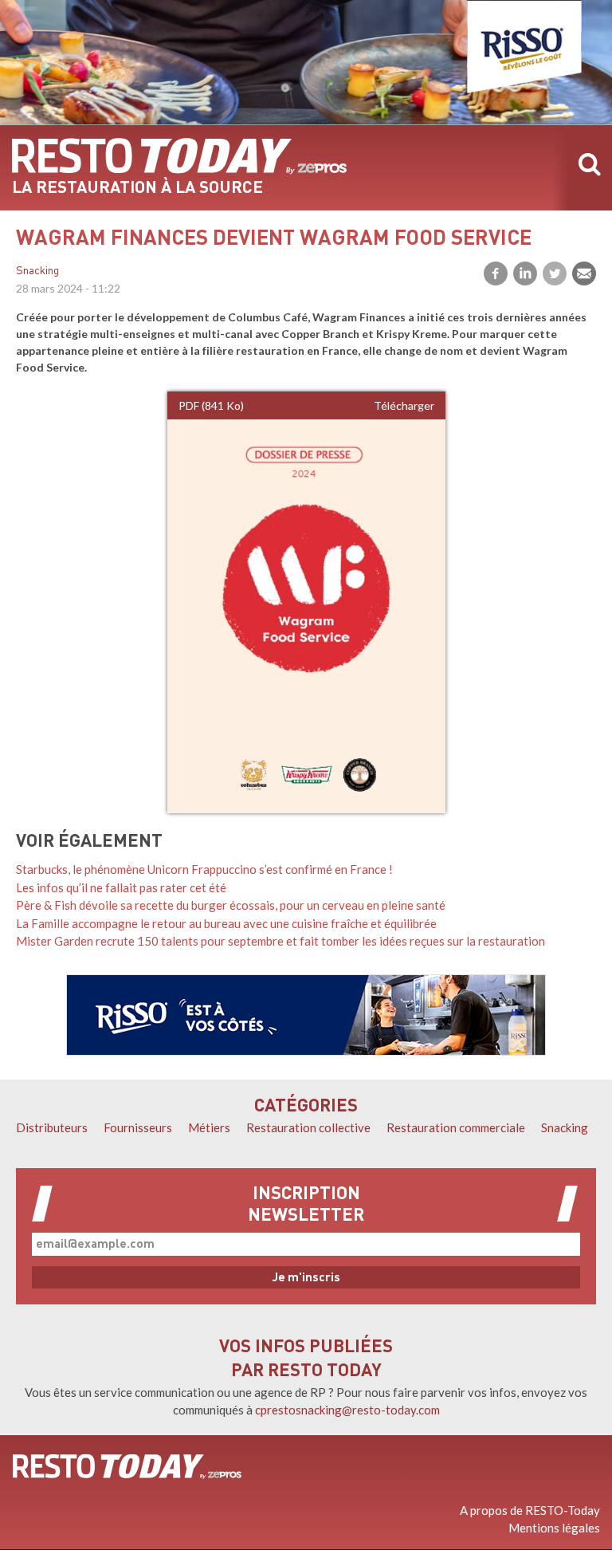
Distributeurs (52, 1127)
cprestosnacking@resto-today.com (347, 1409)
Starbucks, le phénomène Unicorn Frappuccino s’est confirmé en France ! (204, 869)
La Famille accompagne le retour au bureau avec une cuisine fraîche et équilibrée (226, 923)
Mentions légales (554, 1527)
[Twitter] (555, 273)
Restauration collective (308, 1127)
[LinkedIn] (525, 273)
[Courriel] (584, 273)
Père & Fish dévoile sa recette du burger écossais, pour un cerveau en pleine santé (230, 905)
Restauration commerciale (455, 1127)
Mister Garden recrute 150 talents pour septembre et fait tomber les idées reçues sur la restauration (280, 941)
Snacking (37, 271)
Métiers (209, 1127)
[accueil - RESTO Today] (179, 156)
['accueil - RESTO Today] (127, 1466)
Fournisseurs (138, 1127)
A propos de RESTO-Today (530, 1510)
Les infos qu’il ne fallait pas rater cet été (121, 887)
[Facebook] (496, 273)
